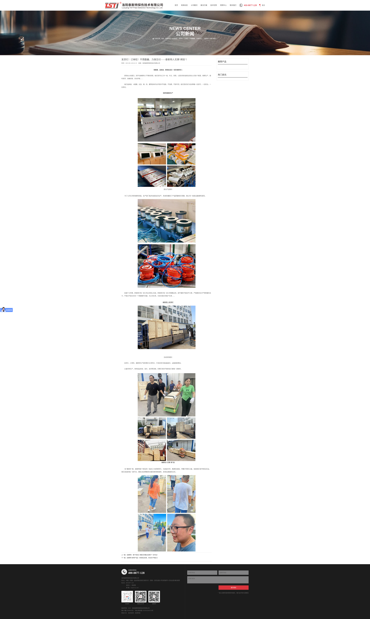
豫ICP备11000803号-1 (127, 610)
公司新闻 (174, 38)
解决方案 (204, 5)
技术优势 (213, 5)
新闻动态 (184, 5)
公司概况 (194, 5)
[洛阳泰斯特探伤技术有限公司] (134, 5)
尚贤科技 (137, 613)
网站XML (124, 613)
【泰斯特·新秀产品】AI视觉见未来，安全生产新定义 (142, 557)
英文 (263, 5)
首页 (176, 5)
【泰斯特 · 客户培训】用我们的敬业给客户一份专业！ (142, 555)
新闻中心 (168, 38)
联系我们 (233, 5)
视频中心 (223, 5)
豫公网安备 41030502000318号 (144, 610)
